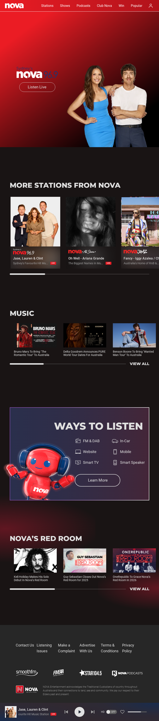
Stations (47, 6)
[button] (122, 712)
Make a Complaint (66, 648)
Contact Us (25, 645)
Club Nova (104, 6)
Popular (136, 6)
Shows (65, 6)
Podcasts (83, 6)
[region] (84, 236)
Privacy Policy (128, 648)
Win (121, 6)
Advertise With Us (87, 648)
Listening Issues (44, 648)
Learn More (98, 480)
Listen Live (37, 87)
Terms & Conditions (109, 648)
